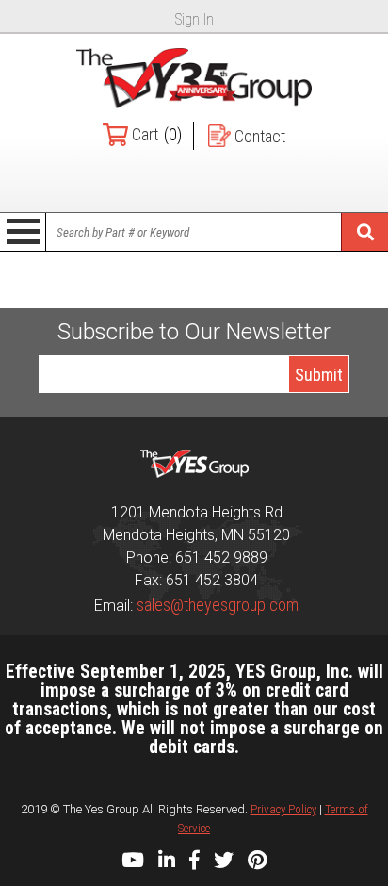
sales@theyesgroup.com (218, 605)
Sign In (194, 19)
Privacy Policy (283, 809)
